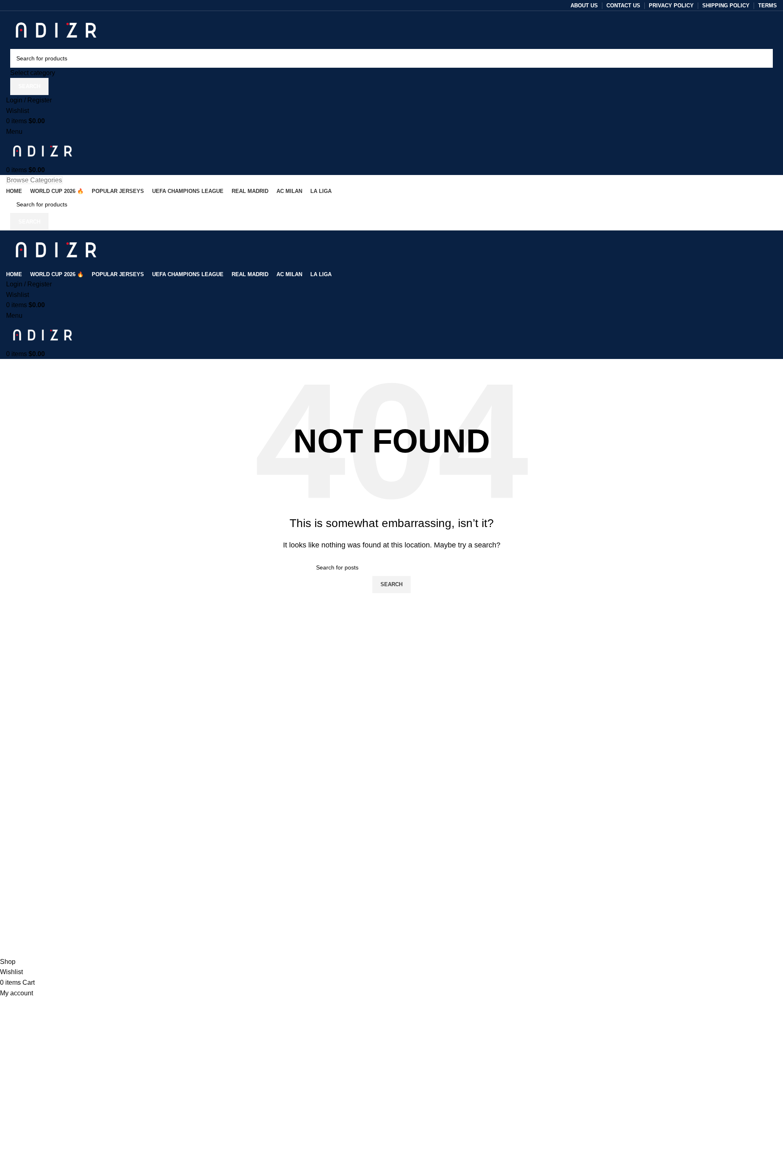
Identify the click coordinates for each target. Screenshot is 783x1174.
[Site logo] (56, 29)
